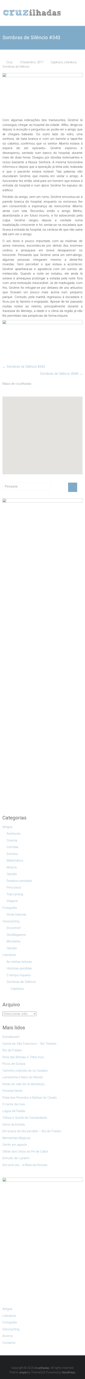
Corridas (12, 847)
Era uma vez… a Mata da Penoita (24, 1165)
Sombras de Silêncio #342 (23, 367)
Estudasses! (10, 1037)
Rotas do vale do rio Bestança (23, 1084)
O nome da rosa (13, 1104)
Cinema (12, 840)
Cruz (9, 62)
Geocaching (10, 921)
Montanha (13, 941)
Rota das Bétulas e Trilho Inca (23, 1057)
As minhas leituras (19, 962)
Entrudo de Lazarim (16, 1158)
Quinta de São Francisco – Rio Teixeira (29, 1044)
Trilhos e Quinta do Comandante (24, 1118)
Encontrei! (13, 928)
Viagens (12, 901)
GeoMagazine (16, 935)
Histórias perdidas (19, 968)
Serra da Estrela (13, 1124)
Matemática (15, 860)
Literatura (70, 62)
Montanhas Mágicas (16, 1138)
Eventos (12, 854)
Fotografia (9, 908)
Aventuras (13, 833)
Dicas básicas (16, 914)
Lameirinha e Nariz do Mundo (22, 1077)
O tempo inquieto (19, 975)
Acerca (7, 1336)
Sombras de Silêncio (16, 66)
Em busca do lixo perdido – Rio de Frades (31, 1131)
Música (12, 867)
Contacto (8, 1343)
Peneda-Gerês (12, 1091)
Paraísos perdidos (19, 881)
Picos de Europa (13, 1064)
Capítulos (57, 62)
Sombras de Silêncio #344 (61, 374)
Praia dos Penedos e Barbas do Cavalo (29, 1097)
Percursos (14, 887)
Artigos (7, 827)
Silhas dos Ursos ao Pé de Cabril (25, 1151)
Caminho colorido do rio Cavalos (25, 1070)
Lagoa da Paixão (13, 1111)
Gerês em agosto (14, 1145)
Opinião (12, 874)
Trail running (15, 894)
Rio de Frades (12, 1050)
